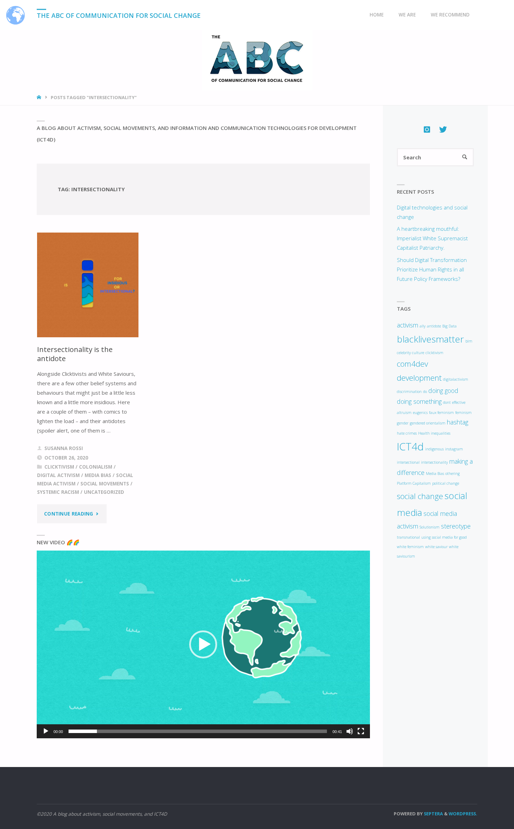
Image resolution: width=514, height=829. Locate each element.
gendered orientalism (427, 423)
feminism (463, 412)
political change (445, 483)
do (425, 391)
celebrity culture (410, 352)
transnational (408, 537)
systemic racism (58, 492)
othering (452, 473)
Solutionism (430, 527)
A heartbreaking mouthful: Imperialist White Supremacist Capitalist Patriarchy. (432, 238)
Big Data (449, 326)
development (419, 377)
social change (420, 496)
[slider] (198, 731)
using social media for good (444, 537)
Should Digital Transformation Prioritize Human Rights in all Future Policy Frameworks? (432, 269)
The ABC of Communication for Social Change (119, 15)
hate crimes (407, 433)
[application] (203, 644)
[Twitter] (443, 129)
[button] (203, 644)
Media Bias (435, 473)
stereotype (456, 526)
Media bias (98, 475)
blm (468, 341)
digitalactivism (455, 379)
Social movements (104, 484)
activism (407, 325)
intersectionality (434, 462)
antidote (434, 326)
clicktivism (59, 467)
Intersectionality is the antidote (75, 354)
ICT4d (410, 447)
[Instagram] (427, 129)
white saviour (436, 546)
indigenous (434, 449)
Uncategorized (104, 492)
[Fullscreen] (360, 731)
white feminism (410, 546)
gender (402, 423)
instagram (454, 449)
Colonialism (95, 467)
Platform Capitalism (414, 483)
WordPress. (463, 813)
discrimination (409, 391)
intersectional (408, 462)
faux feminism (441, 412)
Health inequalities (434, 433)
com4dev (412, 363)
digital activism (58, 475)
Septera (433, 813)
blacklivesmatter (430, 339)
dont (447, 402)
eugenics (420, 412)
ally (423, 326)
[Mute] (349, 731)
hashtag (457, 422)
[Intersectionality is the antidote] (88, 285)
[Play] (45, 731)
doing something (419, 401)
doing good (443, 390)
